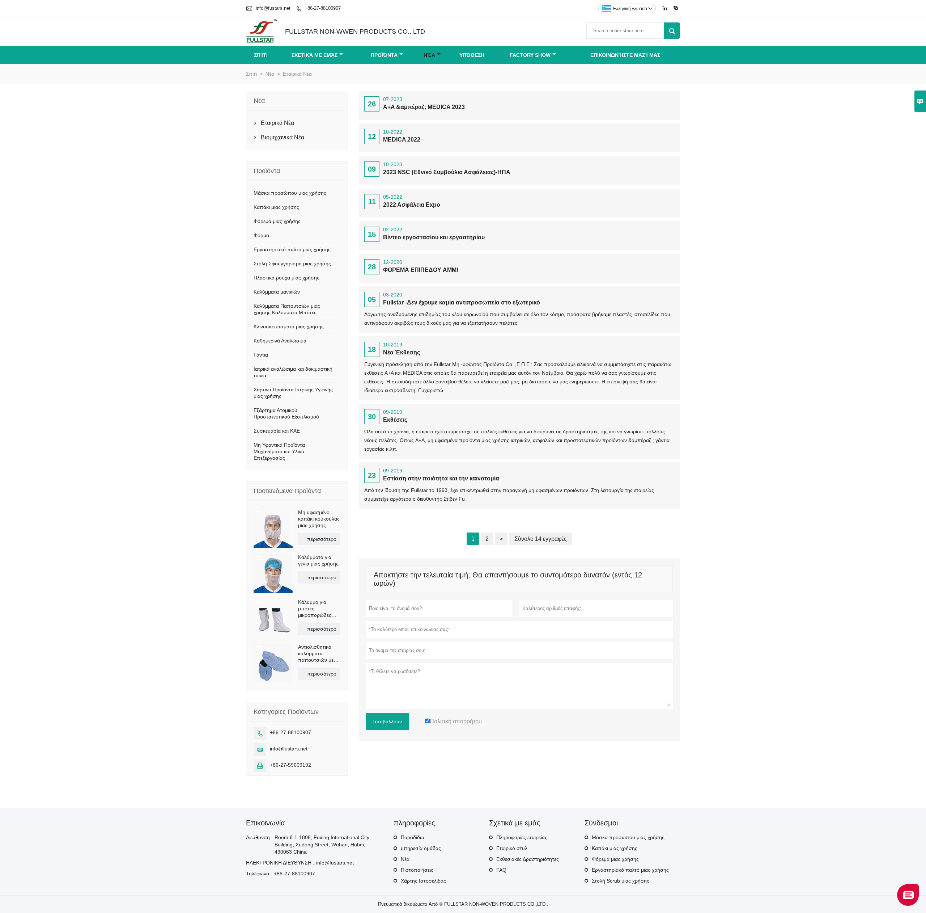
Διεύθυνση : (259, 837)
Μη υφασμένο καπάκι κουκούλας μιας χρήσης (319, 518)
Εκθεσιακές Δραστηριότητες (527, 859)
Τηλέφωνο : (259, 873)
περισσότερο (321, 539)
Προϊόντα (384, 55)
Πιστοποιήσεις (417, 870)
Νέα (429, 55)
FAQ (501, 870)
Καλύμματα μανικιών (277, 292)
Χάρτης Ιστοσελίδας (423, 881)
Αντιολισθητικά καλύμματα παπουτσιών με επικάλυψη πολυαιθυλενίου (316, 653)
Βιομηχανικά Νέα (282, 137)
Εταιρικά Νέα (277, 123)
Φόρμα (261, 235)
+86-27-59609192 (290, 765)
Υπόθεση (471, 55)
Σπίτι (261, 55)
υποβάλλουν (387, 721)
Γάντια (261, 355)
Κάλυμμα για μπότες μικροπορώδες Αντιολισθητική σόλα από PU (314, 608)
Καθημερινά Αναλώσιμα (280, 341)
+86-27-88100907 (323, 8)
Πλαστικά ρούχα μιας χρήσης (286, 278)
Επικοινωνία (265, 823)
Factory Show (530, 55)
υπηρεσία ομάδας (421, 848)
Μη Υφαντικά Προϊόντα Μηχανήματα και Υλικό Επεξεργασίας (279, 451)
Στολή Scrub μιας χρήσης (620, 881)
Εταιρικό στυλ (511, 848)
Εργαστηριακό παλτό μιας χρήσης (292, 249)
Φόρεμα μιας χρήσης (277, 221)
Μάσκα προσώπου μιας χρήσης (290, 193)
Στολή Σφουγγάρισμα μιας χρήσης (292, 263)
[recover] (908, 904)
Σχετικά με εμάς (314, 55)
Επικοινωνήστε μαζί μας (625, 55)
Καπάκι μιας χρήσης (276, 207)
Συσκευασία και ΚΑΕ (277, 431)
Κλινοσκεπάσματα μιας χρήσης (289, 326)
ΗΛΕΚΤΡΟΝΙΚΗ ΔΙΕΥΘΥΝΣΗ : (280, 863)
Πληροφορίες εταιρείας (521, 837)
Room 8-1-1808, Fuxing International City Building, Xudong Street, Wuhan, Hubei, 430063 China (322, 844)
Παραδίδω (412, 837)
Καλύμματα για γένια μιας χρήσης (318, 560)
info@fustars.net (273, 8)
